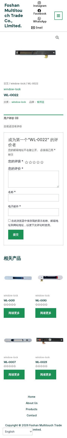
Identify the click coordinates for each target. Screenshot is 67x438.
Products (31, 409)
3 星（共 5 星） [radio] (34, 162)
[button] (57, 37)
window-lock (18, 83)
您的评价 (15, 168)
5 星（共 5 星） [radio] (42, 162)
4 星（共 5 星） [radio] (38, 162)
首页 (6, 83)
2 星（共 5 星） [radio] (30, 162)
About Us (32, 403)
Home (31, 396)
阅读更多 (14, 313)
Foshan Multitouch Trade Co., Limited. (13, 15)
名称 (12, 192)
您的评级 (15, 161)
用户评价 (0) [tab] (11, 118)
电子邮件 (14, 206)
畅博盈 (40, 102)
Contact (32, 415)
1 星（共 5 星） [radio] (26, 162)
